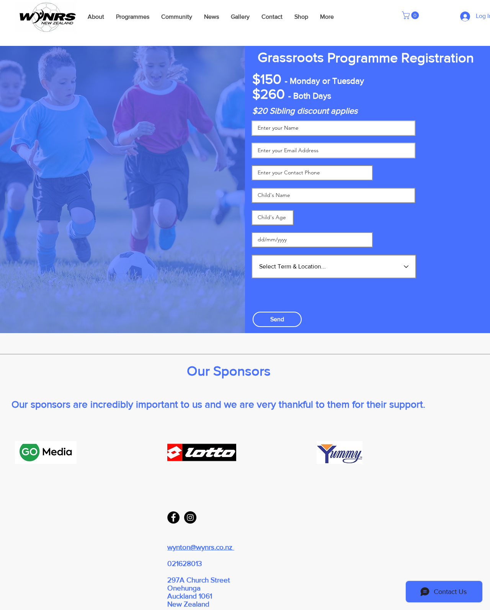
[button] (411, 15)
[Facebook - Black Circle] (173, 517)
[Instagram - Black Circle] (190, 517)
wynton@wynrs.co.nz (200, 547)
